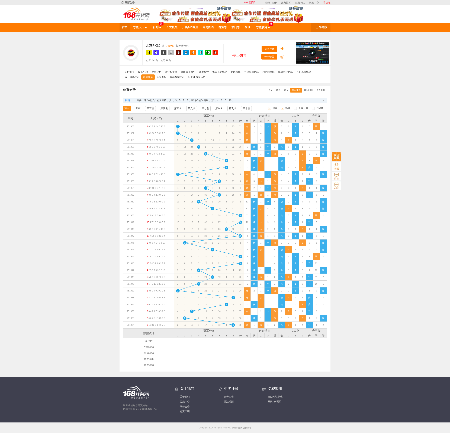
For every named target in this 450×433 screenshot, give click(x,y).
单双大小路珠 (285, 71)
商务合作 (185, 406)
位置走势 (148, 77)
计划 (156, 27)
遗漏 (275, 108)
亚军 (138, 108)
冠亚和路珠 (268, 71)
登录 (267, 2)
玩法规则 (229, 401)
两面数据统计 (177, 77)
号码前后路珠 (251, 71)
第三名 (150, 108)
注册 (274, 2)
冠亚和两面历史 (196, 77)
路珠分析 (143, 71)
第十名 (246, 108)
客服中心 (185, 401)
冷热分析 (156, 71)
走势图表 (208, 27)
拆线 (287, 108)
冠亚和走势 (171, 71)
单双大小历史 (188, 71)
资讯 (247, 27)
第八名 (219, 108)
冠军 (126, 108)
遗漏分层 (303, 108)
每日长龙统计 (219, 71)
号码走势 (161, 77)
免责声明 (185, 411)
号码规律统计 (303, 71)
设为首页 (286, 2)
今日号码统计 (132, 77)
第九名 (232, 108)
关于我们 (185, 396)
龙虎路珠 (235, 71)
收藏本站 (300, 2)
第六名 (191, 108)
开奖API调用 (190, 27)
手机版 (326, 2)
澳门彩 (236, 27)
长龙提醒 (172, 27)
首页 (124, 27)
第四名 (164, 108)
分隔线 (319, 108)
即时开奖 (130, 71)
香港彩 (222, 27)
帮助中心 (314, 2)
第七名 (205, 108)
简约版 (323, 27)
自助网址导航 (275, 396)
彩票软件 (262, 27)
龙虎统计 (204, 71)
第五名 (178, 108)
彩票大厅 (139, 27)
